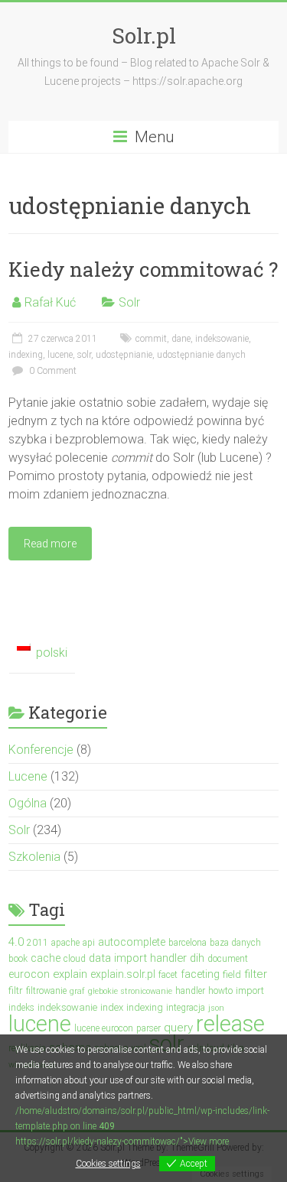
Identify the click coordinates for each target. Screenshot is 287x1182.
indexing (25, 354)
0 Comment (52, 370)
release (230, 1024)
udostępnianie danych (201, 354)
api (89, 942)
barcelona (187, 942)
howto (220, 991)
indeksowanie (222, 338)
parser (148, 1028)
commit (151, 338)
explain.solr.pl (122, 974)
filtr (15, 990)
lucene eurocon (103, 1028)
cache (45, 958)
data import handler (138, 958)
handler (190, 991)
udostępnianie (124, 354)
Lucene (27, 776)
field (232, 974)
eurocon (29, 974)
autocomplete (131, 942)
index (111, 1007)
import (250, 990)
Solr (129, 302)
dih (197, 958)
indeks (21, 1007)
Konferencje (40, 749)
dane (181, 338)
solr (84, 354)
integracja (185, 1007)
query (178, 1027)
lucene (60, 354)
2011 (37, 942)
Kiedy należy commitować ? (143, 269)
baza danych (235, 942)
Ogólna (27, 803)
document (227, 958)
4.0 (16, 942)
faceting (200, 974)
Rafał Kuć (50, 302)
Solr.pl (144, 35)
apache (65, 942)
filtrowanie (46, 991)
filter (255, 974)
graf (77, 991)
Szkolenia (34, 856)
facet (168, 974)
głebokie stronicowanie (130, 991)
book (18, 958)
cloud (75, 958)
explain (70, 974)
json (216, 1008)
